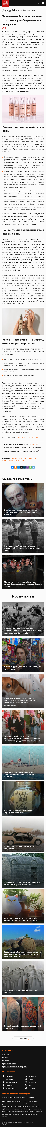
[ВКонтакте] (12, 467)
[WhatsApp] (30, 467)
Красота (22, 458)
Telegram (33, 444)
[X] (21, 467)
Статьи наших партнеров (13, 461)
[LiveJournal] (24, 467)
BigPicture (16, 10)
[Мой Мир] (18, 467)
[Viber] (27, 467)
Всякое (14, 458)
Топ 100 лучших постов (27, 437)
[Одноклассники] (15, 467)
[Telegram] (33, 467)
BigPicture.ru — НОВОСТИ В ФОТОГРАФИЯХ (18, 1097)
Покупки (32, 458)
